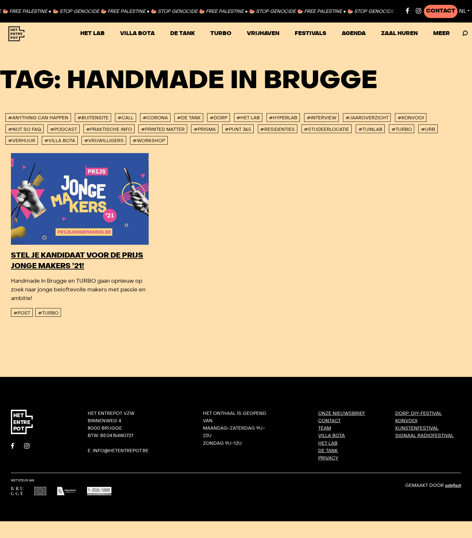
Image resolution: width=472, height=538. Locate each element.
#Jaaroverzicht (367, 118)
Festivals (310, 33)
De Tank (182, 33)
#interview (322, 118)
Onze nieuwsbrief (341, 413)
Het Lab (92, 33)
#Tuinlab (370, 129)
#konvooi (411, 118)
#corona (155, 118)
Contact (440, 10)
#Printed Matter (163, 129)
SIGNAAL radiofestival (424, 435)
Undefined (453, 485)
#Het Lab (248, 118)
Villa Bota (137, 33)
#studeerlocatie (326, 129)
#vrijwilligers (104, 140)
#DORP (218, 118)
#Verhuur (21, 140)
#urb (428, 129)
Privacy (328, 458)
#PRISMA (205, 129)
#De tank (189, 118)
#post (21, 313)
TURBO (221, 33)
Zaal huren (399, 33)
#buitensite (93, 118)
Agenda (354, 33)
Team (324, 428)
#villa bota (59, 140)
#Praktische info (109, 129)
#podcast (63, 129)
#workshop (149, 140)
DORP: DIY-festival (418, 413)
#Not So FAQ (24, 129)
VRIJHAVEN (263, 33)
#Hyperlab (283, 118)
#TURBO (401, 129)
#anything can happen (38, 118)
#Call (126, 118)
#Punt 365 (238, 129)
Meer (441, 33)
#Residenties (277, 129)
